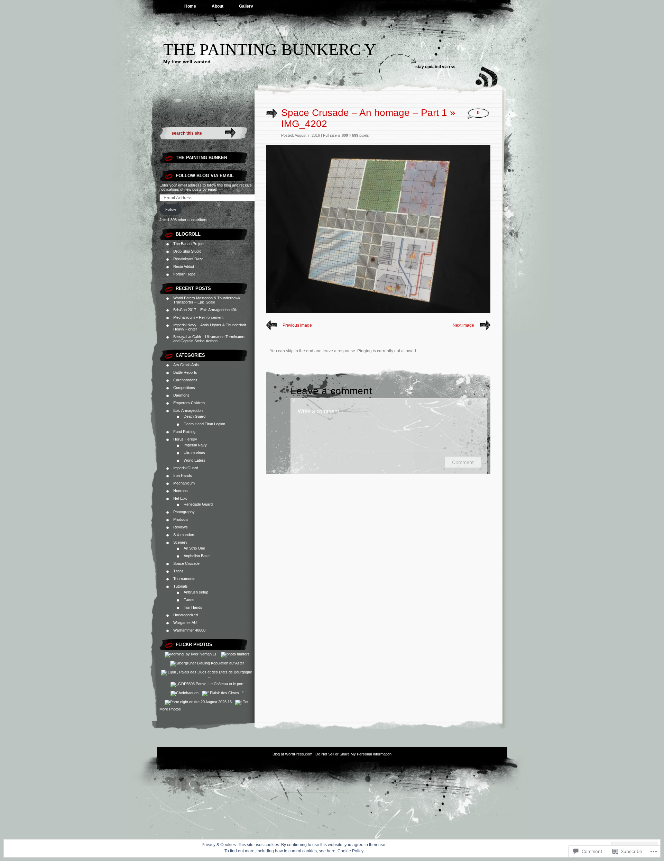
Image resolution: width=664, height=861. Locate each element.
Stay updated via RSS (435, 66)
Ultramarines (194, 453)
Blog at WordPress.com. (293, 754)
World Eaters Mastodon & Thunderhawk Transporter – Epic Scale (206, 300)
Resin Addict (183, 266)
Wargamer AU (185, 622)
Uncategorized (185, 615)
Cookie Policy (350, 851)
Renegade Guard (198, 504)
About (217, 6)
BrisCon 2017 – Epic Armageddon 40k (205, 310)
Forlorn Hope (184, 274)
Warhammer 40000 (189, 630)
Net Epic (180, 498)
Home (190, 6)
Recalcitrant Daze (188, 259)
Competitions (184, 388)
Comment (463, 462)
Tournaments (184, 579)
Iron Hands (182, 475)
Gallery (246, 6)
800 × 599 (350, 135)
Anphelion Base (197, 556)
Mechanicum (184, 483)
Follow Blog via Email (205, 175)
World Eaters (194, 460)
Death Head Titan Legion (204, 424)
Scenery (180, 542)
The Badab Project (188, 244)
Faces (189, 600)
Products (180, 519)
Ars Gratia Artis (186, 365)
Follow (170, 209)
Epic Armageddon (188, 410)
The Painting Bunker (201, 157)
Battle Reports (185, 372)
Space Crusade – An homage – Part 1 (364, 112)
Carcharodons (185, 380)
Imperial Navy (195, 445)
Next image (463, 325)
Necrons (180, 491)
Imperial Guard (185, 468)
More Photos (170, 709)
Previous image (297, 325)
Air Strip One (194, 548)
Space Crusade (186, 563)
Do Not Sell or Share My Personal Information (353, 754)
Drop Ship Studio (187, 251)
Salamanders (184, 535)
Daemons (181, 395)
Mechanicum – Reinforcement (198, 317)
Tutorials (180, 586)
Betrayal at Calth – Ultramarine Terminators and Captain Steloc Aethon (209, 339)
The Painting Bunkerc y (269, 49)
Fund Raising (184, 431)
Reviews (180, 527)
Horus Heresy (185, 439)
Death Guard (194, 416)
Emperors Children (189, 403)
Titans (178, 571)
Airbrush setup (196, 592)
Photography (184, 512)
